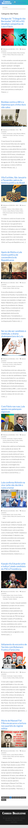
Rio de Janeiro (18, 54)
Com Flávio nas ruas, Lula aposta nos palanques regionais (13, 409)
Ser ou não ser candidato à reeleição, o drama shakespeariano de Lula (13, 334)
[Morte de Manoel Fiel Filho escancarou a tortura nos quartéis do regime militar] (14, 739)
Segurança (21, 597)
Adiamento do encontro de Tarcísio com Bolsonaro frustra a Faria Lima (14, 647)
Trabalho (5, 214)
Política (8, 54)
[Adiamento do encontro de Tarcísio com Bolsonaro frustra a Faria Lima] (14, 660)
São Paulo (15, 135)
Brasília (4, 52)
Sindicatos (20, 212)
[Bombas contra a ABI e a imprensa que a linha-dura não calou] (14, 118)
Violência (5, 137)
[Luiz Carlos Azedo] (20, 2)
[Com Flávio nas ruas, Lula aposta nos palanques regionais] (14, 422)
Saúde (16, 597)
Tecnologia (5, 599)
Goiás (21, 209)
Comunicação (9, 52)
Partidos (5, 54)
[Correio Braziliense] (7, 2)
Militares (23, 133)
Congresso (8, 209)
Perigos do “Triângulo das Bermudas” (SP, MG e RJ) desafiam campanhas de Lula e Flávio (13, 22)
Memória (19, 133)
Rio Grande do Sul (19, 516)
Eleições (15, 52)
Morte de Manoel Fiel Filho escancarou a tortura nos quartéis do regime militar (13, 724)
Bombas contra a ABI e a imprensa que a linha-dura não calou (13, 105)
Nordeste (22, 52)
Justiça (14, 133)
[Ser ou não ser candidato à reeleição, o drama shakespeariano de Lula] (14, 347)
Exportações (5, 364)
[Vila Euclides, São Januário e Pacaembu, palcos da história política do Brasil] (14, 193)
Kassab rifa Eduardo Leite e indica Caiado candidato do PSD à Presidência (13, 566)
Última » (4, 799)
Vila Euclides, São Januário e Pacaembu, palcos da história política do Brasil (13, 180)
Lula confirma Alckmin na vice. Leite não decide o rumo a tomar (13, 485)
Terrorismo (21, 135)
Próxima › (23, 797)
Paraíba (4, 288)
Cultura (13, 209)
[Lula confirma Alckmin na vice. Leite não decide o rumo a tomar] (14, 498)
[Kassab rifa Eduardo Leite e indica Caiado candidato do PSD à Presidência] (14, 579)
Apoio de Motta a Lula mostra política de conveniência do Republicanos (11, 256)
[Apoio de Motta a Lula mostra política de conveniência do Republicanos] (14, 270)
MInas (18, 52)
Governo (5, 211)
